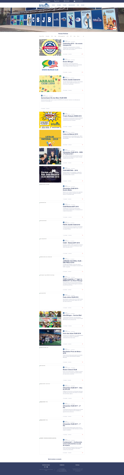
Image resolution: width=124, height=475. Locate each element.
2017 (71, 36)
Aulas (74, 36)
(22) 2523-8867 (62, 468)
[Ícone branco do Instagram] (44, 467)
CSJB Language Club (61, 36)
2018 (52, 36)
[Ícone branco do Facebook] (45, 467)
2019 (67, 36)
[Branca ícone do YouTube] (47, 467)
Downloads (47, 36)
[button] (53, 5)
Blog (55, 36)
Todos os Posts (41, 36)
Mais (78, 36)
